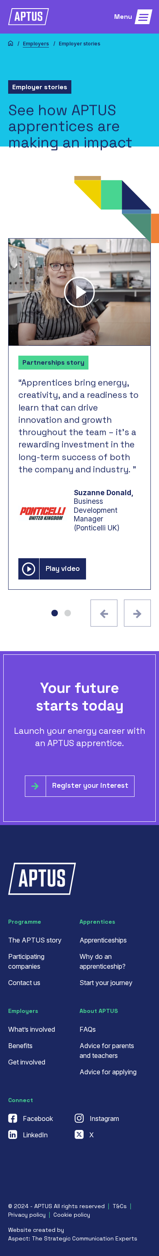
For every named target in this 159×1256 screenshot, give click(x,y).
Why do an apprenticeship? (103, 961)
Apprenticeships (103, 940)
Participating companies (26, 961)
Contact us (24, 983)
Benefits (20, 1046)
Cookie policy (71, 1214)
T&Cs (120, 1206)
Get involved (26, 1062)
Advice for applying (108, 1072)
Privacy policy (27, 1214)
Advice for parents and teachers (107, 1051)
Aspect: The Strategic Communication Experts (72, 1238)
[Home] (10, 44)
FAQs (88, 1029)
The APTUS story (35, 940)
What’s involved (31, 1029)
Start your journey (106, 983)
